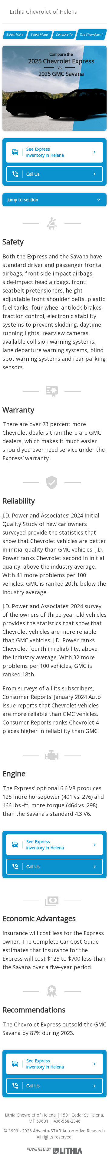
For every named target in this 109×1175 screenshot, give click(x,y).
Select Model (39, 34)
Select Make (15, 34)
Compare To (64, 34)
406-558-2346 (67, 1121)
